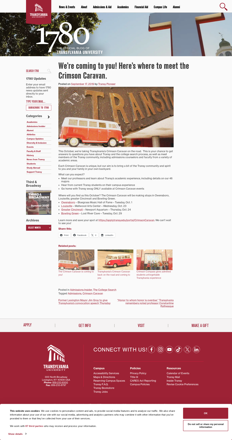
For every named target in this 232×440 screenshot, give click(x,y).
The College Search (104, 289)
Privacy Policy (138, 373)
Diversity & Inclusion (37, 143)
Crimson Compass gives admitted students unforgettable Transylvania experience (154, 274)
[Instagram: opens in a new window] (160, 349)
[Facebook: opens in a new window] (151, 349)
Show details (15, 433)
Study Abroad (33, 167)
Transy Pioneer (107, 84)
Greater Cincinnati (72, 209)
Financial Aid (141, 7)
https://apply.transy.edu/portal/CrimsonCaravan (126, 220)
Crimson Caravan (93, 293)
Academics (123, 7)
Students (31, 163)
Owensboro (68, 202)
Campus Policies (140, 384)
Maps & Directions (104, 377)
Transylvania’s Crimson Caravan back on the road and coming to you (114, 274)
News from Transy (36, 159)
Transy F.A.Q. (100, 384)
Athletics (31, 134)
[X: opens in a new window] (187, 349)
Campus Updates (35, 138)
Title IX (134, 377)
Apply (27, 325)
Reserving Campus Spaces (109, 380)
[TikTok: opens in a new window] (178, 349)
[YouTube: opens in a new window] (169, 349)
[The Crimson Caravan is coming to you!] (76, 260)
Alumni (176, 7)
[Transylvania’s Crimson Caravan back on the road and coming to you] (116, 260)
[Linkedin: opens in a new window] (196, 349)
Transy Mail (173, 377)
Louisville (66, 206)
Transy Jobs (100, 391)
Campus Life (160, 7)
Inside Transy (174, 380)
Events (30, 147)
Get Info (85, 325)
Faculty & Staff (34, 151)
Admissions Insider (81, 289)
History (30, 155)
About (84, 7)
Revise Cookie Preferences (182, 384)
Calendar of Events (178, 373)
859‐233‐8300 (60, 382)
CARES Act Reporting (143, 380)
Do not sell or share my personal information (206, 425)
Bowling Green (70, 213)
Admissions (74, 293)
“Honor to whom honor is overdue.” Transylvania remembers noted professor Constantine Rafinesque (145, 303)
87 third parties (34, 426)
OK (206, 413)
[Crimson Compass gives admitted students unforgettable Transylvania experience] (155, 260)
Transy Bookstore (103, 387)
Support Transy (34, 172)
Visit (141, 325)
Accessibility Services (106, 373)
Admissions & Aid (102, 7)
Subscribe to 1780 (38, 107)
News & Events (67, 7)
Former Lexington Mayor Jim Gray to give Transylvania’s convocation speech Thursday (84, 302)
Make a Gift (200, 325)
